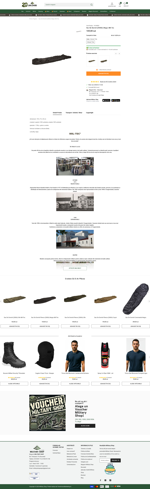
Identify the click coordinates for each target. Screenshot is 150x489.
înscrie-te (115, 460)
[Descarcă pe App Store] (106, 100)
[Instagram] (105, 480)
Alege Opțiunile (14, 383)
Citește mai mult (75, 268)
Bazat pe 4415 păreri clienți (108, 81)
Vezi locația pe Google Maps (96, 95)
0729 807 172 (38, 459)
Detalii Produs (57, 112)
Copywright (89, 112)
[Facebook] (100, 480)
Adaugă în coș (103, 73)
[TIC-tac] (110, 480)
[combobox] (67, 5)
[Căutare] (69, 5)
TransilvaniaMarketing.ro (64, 486)
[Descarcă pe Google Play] (116, 100)
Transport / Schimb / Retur (74, 112)
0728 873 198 (94, 93)
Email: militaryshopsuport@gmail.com (39, 468)
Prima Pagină (33, 19)
